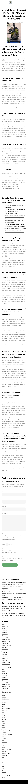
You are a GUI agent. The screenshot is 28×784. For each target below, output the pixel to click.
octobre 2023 (5, 688)
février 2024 (5, 681)
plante (3, 747)
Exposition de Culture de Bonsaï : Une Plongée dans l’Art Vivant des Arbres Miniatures (12, 586)
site (3, 768)
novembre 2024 (6, 664)
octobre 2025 (5, 643)
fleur (3, 714)
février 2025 (5, 658)
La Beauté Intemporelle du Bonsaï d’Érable (14, 582)
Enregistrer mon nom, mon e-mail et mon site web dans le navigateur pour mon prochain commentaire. (13, 537)
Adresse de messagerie (9, 499)
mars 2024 (5, 679)
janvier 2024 (5, 682)
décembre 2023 (6, 684)
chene (3, 704)
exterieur (4, 710)
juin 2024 (4, 673)
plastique (4, 755)
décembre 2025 (6, 639)
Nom (3, 491)
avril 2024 (4, 677)
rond (3, 764)
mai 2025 (4, 652)
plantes (4, 751)
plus (3, 757)
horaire (4, 719)
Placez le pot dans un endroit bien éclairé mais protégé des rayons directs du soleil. (14, 220)
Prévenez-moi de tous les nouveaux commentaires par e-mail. (12, 551)
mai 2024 (4, 675)
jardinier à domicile (7, 734)
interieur (4, 721)
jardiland (4, 725)
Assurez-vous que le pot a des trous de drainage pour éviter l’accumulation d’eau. (15, 211)
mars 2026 (5, 634)
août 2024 (4, 669)
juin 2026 (4, 628)
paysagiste (4, 742)
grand (3, 717)
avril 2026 (4, 632)
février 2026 (5, 636)
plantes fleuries (6, 753)
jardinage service (6, 730)
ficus (3, 712)
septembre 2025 (6, 645)
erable (3, 706)
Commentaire (6, 513)
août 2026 (4, 624)
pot (2, 759)
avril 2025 (4, 654)
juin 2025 (4, 651)
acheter (4, 697)
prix (3, 762)
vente (3, 777)
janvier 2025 (5, 660)
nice (3, 740)
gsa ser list (5, 613)
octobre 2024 (5, 666)
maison (4, 738)
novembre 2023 (6, 686)
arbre (3, 701)
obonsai (4, 606)
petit (3, 745)
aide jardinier (5, 699)
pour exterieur (6, 760)
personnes (4, 744)
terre (3, 774)
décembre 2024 (6, 662)
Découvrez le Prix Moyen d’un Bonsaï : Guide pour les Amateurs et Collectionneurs (13, 608)
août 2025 (4, 647)
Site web (4, 506)
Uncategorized (19, 22)
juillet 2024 (5, 671)
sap (3, 766)
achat (3, 695)
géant (3, 715)
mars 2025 (5, 656)
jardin (3, 727)
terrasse (4, 772)
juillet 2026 (5, 626)
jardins (3, 736)
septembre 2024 (6, 667)
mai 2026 (4, 630)
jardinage (4, 729)
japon (3, 723)
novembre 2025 (6, 641)
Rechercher (5, 572)
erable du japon (6, 708)
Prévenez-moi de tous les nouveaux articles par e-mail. (12, 559)
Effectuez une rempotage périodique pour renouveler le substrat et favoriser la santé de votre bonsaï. (15, 230)
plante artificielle (6, 749)
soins (3, 770)
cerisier (4, 702)
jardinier (4, 732)
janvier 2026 (5, 637)
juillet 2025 (5, 649)
